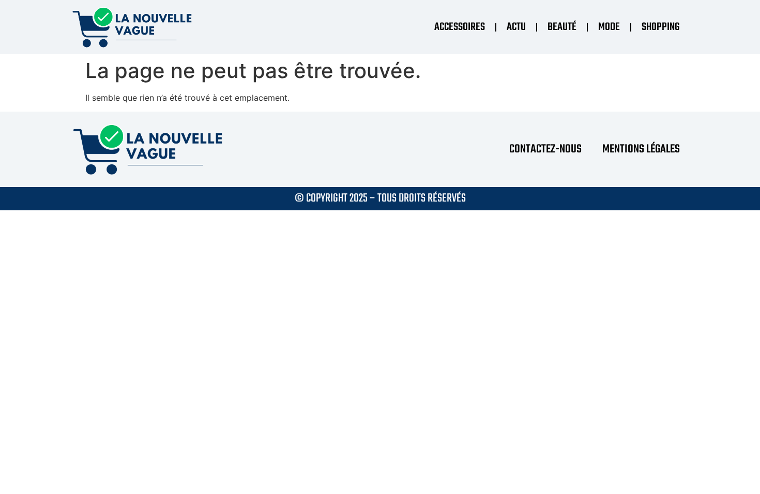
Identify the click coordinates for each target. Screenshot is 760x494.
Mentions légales (641, 149)
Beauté (562, 27)
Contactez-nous (545, 149)
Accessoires (459, 27)
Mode (609, 27)
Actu (516, 27)
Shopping (661, 27)
